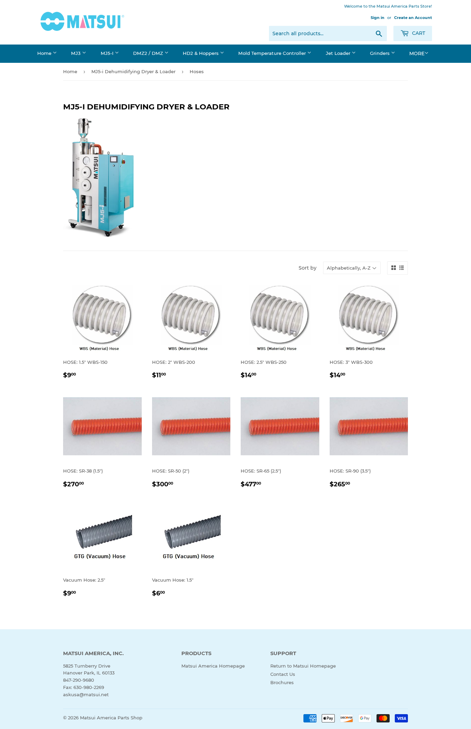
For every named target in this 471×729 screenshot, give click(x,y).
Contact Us (282, 674)
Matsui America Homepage (213, 666)
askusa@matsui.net (86, 694)
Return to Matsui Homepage (303, 666)
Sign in (377, 17)
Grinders (380, 53)
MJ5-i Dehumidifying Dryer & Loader (133, 71)
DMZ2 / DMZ (148, 53)
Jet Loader (339, 53)
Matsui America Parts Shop (111, 717)
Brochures (282, 682)
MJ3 (76, 53)
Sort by (308, 268)
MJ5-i (108, 53)
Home (45, 53)
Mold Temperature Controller (272, 53)
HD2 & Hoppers (201, 53)
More (416, 53)
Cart (418, 33)
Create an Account (413, 17)
